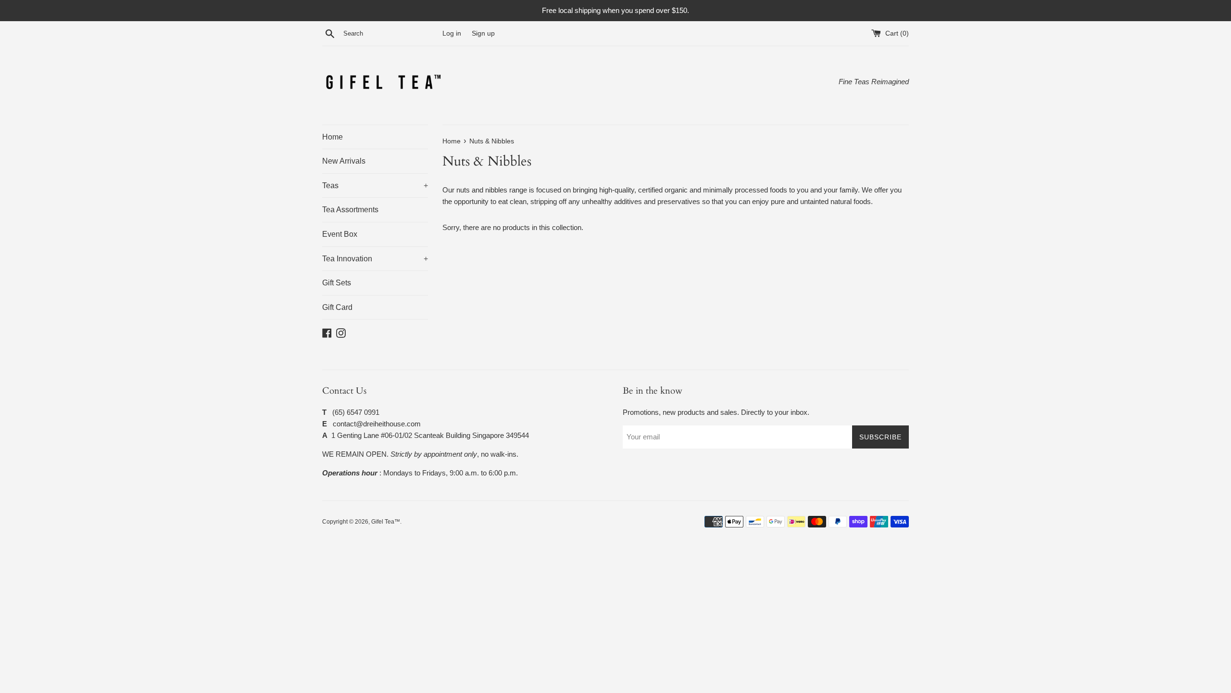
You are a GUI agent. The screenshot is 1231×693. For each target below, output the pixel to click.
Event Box (339, 234)
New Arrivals (343, 161)
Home (332, 137)
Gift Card (337, 307)
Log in (451, 33)
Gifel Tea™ (385, 521)
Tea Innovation (375, 259)
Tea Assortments (350, 209)
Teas (375, 185)
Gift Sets (336, 283)
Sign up (483, 33)
